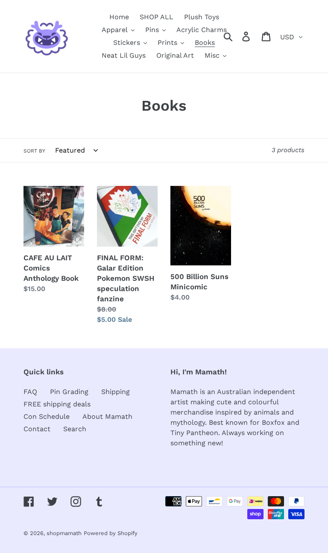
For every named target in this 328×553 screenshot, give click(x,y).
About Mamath (107, 416)
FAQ (30, 392)
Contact (36, 429)
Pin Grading (69, 392)
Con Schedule (46, 416)
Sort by (34, 151)
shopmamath (64, 533)
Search (74, 429)
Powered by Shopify (111, 533)
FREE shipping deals (57, 404)
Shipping (115, 392)
